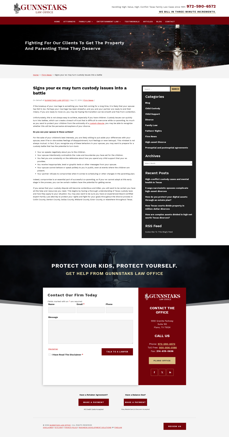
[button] (226, 419)
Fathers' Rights (153, 131)
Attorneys (69, 22)
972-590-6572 (201, 6)
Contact (170, 22)
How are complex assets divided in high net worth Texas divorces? (168, 216)
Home (57, 22)
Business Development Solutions (95, 427)
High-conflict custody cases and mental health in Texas (167, 181)
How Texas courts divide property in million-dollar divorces (164, 207)
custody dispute (96, 123)
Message (53, 317)
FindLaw (118, 427)
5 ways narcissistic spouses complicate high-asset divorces (166, 189)
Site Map (59, 427)
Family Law (85, 22)
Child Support (152, 114)
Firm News (88, 100)
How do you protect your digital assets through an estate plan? (166, 198)
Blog (159, 22)
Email (80, 304)
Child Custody (152, 108)
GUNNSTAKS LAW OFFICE (57, 100)
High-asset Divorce (155, 142)
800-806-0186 (168, 347)
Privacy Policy (71, 427)
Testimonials (132, 22)
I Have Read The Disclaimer (67, 354)
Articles (148, 22)
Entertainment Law (108, 22)
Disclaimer (53, 349)
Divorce (149, 119)
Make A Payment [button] (93, 402)
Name (51, 304)
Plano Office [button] (162, 360)
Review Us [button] (174, 426)
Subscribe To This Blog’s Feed (159, 232)
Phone (109, 304)
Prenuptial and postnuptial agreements (166, 147)
